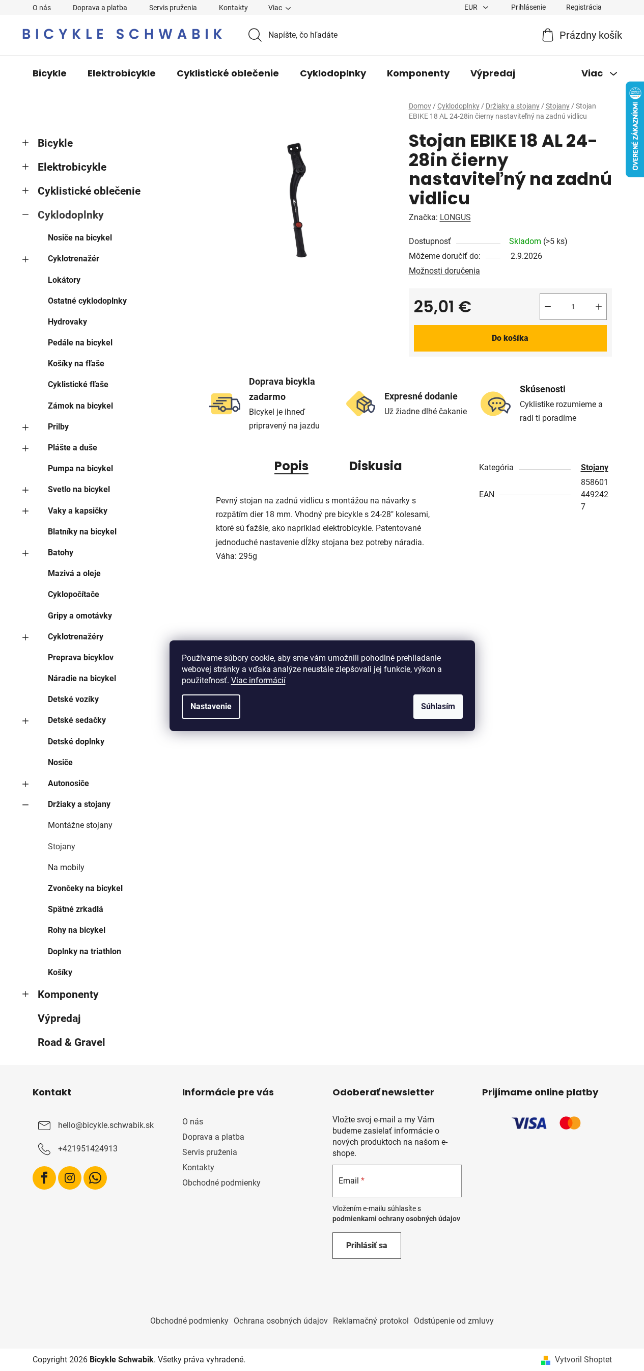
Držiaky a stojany (79, 804)
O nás (42, 8)
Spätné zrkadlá (75, 909)
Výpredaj (59, 1018)
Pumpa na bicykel (80, 468)
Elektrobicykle (72, 167)
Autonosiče (68, 783)
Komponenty (68, 994)
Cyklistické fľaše (78, 384)
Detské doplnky (76, 741)
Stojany (61, 846)
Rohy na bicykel (76, 930)
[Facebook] (44, 1178)
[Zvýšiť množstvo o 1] (598, 306)
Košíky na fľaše (76, 363)
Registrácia (584, 7)
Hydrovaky (67, 322)
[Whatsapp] (95, 1178)
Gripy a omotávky (80, 616)
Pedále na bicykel (80, 342)
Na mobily (66, 867)
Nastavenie (211, 706)
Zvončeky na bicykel (85, 888)
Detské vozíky (73, 699)
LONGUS (455, 217)
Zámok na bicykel (80, 406)
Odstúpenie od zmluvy (454, 1321)
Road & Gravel (71, 1042)
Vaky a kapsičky (77, 511)
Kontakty (233, 8)
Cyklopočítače (73, 594)
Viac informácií (258, 680)
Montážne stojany (80, 825)
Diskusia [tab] (375, 466)
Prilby (58, 427)
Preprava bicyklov (81, 657)
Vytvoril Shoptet (583, 1359)
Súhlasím (438, 706)
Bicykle (55, 143)
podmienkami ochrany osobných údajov (396, 1219)
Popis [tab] (291, 466)
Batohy (60, 552)
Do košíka (510, 338)
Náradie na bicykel (82, 678)
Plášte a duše (72, 447)
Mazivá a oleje (74, 573)
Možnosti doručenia (444, 271)
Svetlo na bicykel (79, 489)
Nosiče (60, 762)
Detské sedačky (77, 720)
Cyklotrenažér (73, 258)
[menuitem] (49, 73)
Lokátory (64, 280)
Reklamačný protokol (371, 1321)
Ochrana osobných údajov (281, 1321)
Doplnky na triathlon (84, 951)
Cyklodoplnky (71, 215)
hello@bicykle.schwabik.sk (106, 1125)
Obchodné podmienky (221, 1183)
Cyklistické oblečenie (89, 191)
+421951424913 (88, 1148)
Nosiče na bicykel (80, 238)
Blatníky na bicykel (82, 531)
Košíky (60, 972)
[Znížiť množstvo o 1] (547, 306)
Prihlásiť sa (366, 1245)
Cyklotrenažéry (75, 636)
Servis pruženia (173, 8)
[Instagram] (69, 1178)
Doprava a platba (100, 8)
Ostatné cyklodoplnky (87, 301)
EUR (471, 7)
